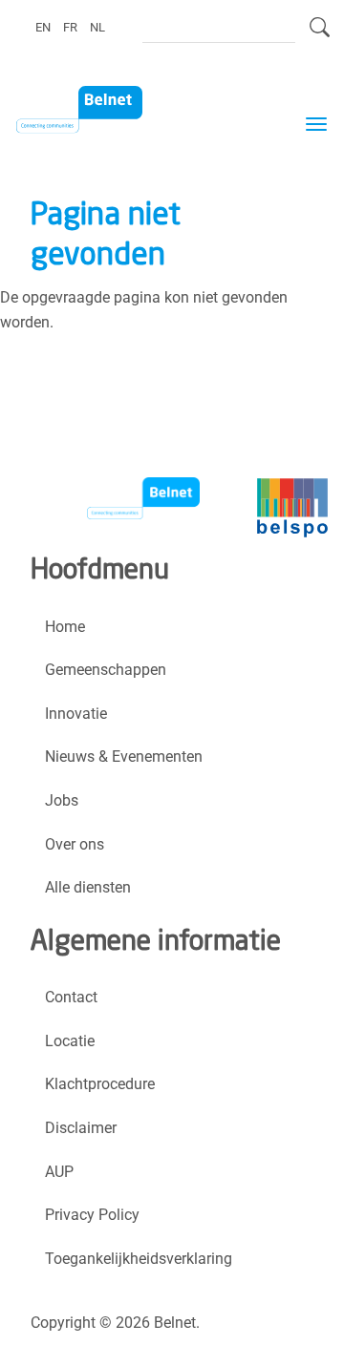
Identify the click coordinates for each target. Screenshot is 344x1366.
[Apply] (319, 35)
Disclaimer (81, 1128)
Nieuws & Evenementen (124, 756)
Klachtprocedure (100, 1084)
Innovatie (76, 713)
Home (65, 627)
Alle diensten (88, 887)
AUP (59, 1172)
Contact (71, 997)
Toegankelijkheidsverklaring (138, 1259)
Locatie (70, 1041)
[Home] (90, 111)
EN (43, 26)
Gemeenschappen (105, 670)
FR (70, 26)
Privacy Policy (92, 1215)
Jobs (61, 800)
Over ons (74, 844)
